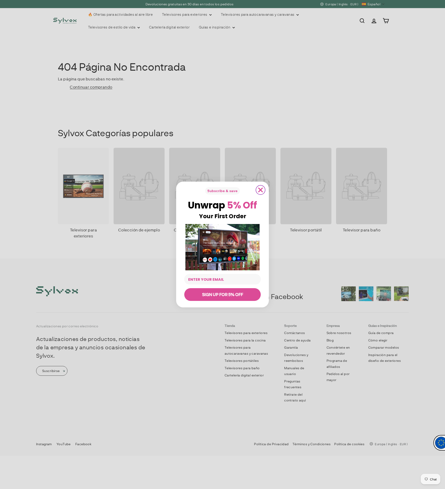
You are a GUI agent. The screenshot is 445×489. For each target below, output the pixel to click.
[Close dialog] (260, 190)
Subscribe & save (222, 191)
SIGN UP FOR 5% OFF (222, 294)
